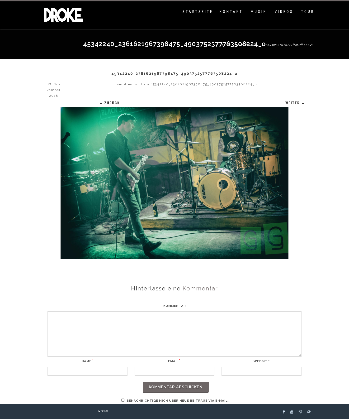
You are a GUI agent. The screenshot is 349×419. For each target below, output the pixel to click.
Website (262, 361)
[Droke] (62, 24)
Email (173, 361)
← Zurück (109, 103)
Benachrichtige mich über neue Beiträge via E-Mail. (178, 400)
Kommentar (174, 306)
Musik (259, 12)
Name (86, 361)
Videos (284, 12)
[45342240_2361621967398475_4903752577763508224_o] (174, 183)
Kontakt (231, 12)
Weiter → (295, 103)
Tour (308, 12)
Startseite (198, 12)
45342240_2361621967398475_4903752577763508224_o (204, 84)
